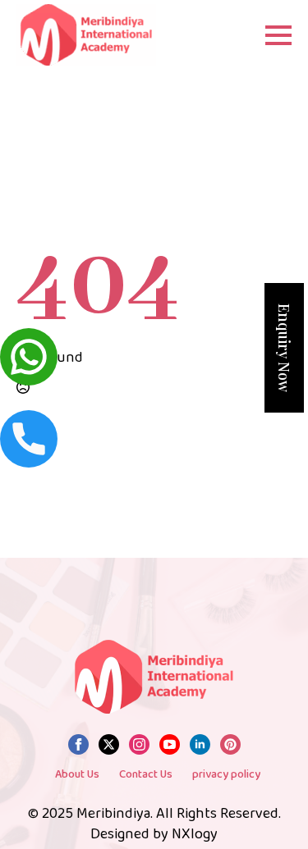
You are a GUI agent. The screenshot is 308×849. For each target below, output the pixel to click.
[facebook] (78, 744)
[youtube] (169, 744)
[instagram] (139, 744)
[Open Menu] (278, 35)
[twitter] (109, 744)
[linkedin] (200, 744)
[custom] (230, 744)
